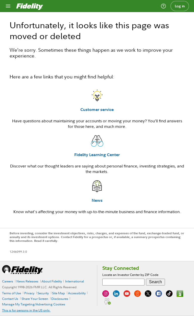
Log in (180, 6)
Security (43, 293)
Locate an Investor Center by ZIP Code (130, 275)
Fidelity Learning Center (97, 154)
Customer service (97, 109)
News (97, 200)
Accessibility (77, 293)
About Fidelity (51, 281)
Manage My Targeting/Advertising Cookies (33, 304)
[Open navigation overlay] (8, 6)
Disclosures (59, 299)
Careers (7, 281)
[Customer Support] (163, 6)
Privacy (29, 293)
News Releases (27, 281)
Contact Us (10, 299)
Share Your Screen (34, 299)
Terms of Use (11, 293)
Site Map (58, 293)
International (74, 281)
